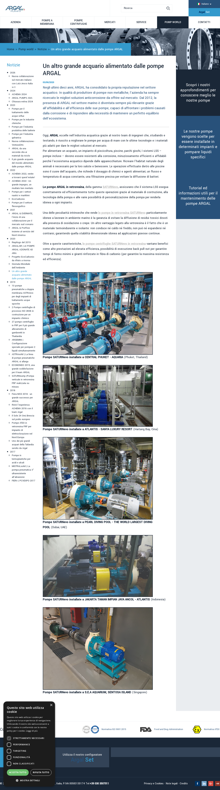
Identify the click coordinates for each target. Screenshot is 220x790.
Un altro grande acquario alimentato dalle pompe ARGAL (22, 275)
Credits (184, 783)
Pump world (173, 22)
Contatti (204, 22)
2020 (12, 238)
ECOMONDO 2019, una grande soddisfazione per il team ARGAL (23, 369)
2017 (12, 451)
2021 (12, 209)
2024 (12, 90)
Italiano (205, 4)
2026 (12, 72)
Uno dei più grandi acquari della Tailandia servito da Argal (23, 444)
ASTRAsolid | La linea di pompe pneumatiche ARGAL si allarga (23, 358)
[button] (29, 780)
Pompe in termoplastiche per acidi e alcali (21, 459)
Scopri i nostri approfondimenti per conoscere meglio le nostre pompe (198, 92)
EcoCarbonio (18, 199)
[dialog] (29, 744)
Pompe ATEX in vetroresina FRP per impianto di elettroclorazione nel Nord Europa (22, 430)
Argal (204, 12)
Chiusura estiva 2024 (22, 101)
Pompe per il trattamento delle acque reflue (20, 112)
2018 (12, 390)
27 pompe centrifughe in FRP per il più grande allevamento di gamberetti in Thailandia (23, 329)
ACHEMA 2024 (19, 94)
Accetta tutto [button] (17, 772)
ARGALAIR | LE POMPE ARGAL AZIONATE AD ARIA (23, 249)
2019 (12, 282)
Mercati (109, 22)
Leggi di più (31, 730)
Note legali (172, 783)
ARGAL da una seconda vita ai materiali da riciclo (21, 152)
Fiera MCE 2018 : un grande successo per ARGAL (22, 398)
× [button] (51, 705)
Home (10, 49)
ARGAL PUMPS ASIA (22, 98)
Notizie (42, 49)
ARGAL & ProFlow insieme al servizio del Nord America (23, 231)
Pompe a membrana (47, 22)
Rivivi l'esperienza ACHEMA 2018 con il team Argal (22, 408)
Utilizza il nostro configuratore (82, 758)
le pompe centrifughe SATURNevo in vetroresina (114, 244)
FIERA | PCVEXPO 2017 (23, 480)
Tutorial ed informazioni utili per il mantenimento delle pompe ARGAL (198, 195)
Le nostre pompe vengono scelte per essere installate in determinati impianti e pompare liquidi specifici (198, 144)
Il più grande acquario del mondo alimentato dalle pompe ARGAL (23, 163)
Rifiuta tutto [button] (41, 772)
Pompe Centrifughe (78, 22)
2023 (12, 105)
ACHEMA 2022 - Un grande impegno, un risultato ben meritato (22, 184)
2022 (12, 170)
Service (141, 22)
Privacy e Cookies (153, 783)
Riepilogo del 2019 (21, 242)
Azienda (16, 22)
